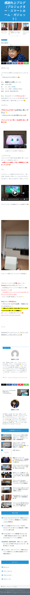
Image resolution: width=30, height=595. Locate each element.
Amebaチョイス (6, 290)
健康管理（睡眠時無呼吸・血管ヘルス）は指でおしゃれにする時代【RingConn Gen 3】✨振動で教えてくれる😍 (15, 543)
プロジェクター (7, 575)
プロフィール (7, 579)
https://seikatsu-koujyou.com (17, 377)
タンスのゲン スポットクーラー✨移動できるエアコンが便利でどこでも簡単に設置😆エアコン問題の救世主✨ (15, 551)
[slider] (14, 199)
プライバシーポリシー (11, 590)
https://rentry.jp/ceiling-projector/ (11, 315)
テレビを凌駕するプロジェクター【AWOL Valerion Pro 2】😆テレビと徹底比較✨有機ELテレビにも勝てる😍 (16, 527)
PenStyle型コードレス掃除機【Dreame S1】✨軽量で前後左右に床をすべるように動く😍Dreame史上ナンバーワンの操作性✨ (15, 535)
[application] (15, 193)
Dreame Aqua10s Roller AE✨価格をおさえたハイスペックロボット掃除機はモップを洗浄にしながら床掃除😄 (15, 519)
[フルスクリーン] (27, 199)
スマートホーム (7, 571)
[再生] (3, 199)
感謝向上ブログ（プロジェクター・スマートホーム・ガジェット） (15, 11)
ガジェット (6, 567)
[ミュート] (24, 199)
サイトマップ (20, 590)
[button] (15, 193)
